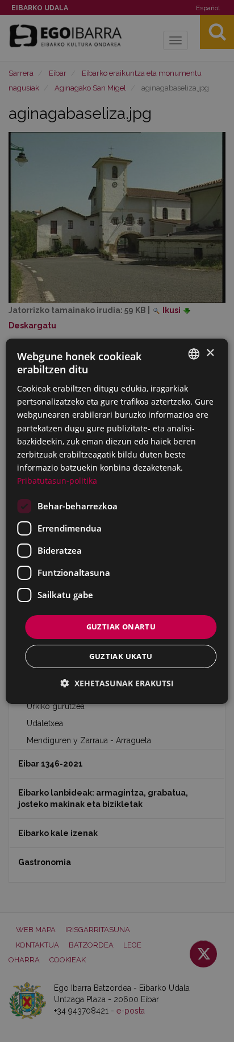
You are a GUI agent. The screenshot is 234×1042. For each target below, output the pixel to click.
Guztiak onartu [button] (121, 626)
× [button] (210, 353)
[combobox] (194, 353)
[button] (117, 683)
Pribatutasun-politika (57, 480)
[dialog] (117, 520)
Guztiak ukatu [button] (120, 656)
